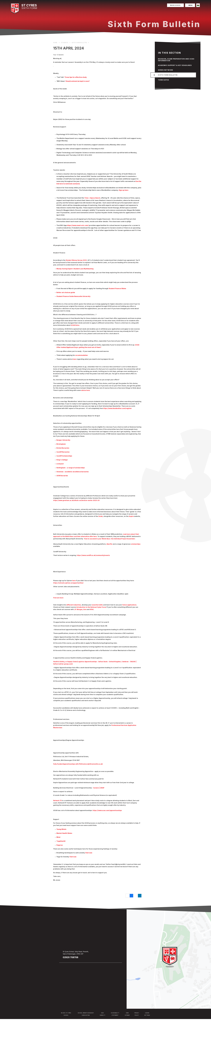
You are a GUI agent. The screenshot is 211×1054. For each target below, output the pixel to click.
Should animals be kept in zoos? (78, 81)
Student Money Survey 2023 (76, 260)
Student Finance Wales (117, 288)
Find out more (58, 598)
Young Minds (61, 829)
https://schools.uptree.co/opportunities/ (68, 583)
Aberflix (109, 544)
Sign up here (123, 190)
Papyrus (59, 845)
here (74, 359)
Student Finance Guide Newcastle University (73, 296)
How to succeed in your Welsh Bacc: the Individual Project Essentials (109, 539)
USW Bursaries (62, 475)
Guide (100, 516)
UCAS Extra (75, 325)
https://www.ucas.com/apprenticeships (107, 810)
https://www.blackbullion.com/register (117, 408)
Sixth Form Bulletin (79, 42)
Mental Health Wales (64, 833)
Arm (84, 609)
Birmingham (61, 444)
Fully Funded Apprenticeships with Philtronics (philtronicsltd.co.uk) (78, 764)
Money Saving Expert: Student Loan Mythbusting (74, 269)
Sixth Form (55, 42)
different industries (74, 605)
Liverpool (60, 464)
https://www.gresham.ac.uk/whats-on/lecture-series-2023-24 (76, 500)
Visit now (89, 853)
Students (64, 42)
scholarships (135, 544)
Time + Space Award (92, 198)
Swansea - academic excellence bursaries (72, 472)
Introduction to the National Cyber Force (91, 607)
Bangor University (63, 440)
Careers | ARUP (98, 788)
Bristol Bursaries (62, 448)
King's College (62, 460)
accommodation (81, 355)
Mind (58, 837)
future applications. (129, 605)
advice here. (85, 390)
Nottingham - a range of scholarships (70, 468)
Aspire (131, 516)
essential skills (97, 605)
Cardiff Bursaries (62, 452)
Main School (175, 5)
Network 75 (57, 800)
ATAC (92, 609)
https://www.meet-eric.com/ (78, 225)
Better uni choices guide (65, 292)
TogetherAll (60, 841)
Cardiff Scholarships (64, 456)
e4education (86, 1015)
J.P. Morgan (78, 609)
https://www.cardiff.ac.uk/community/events (93, 555)
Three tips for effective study (75, 77)
